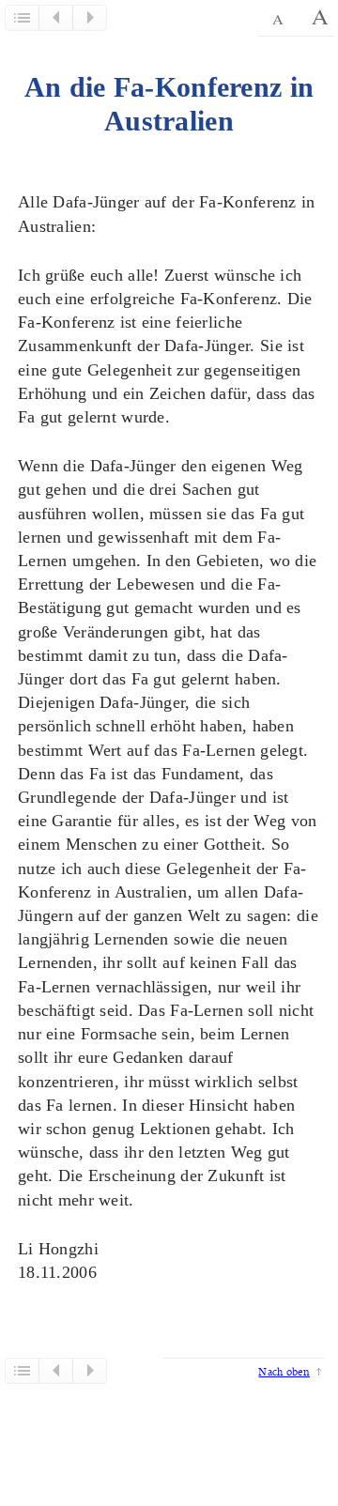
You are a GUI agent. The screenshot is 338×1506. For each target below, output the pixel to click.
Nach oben (284, 1371)
